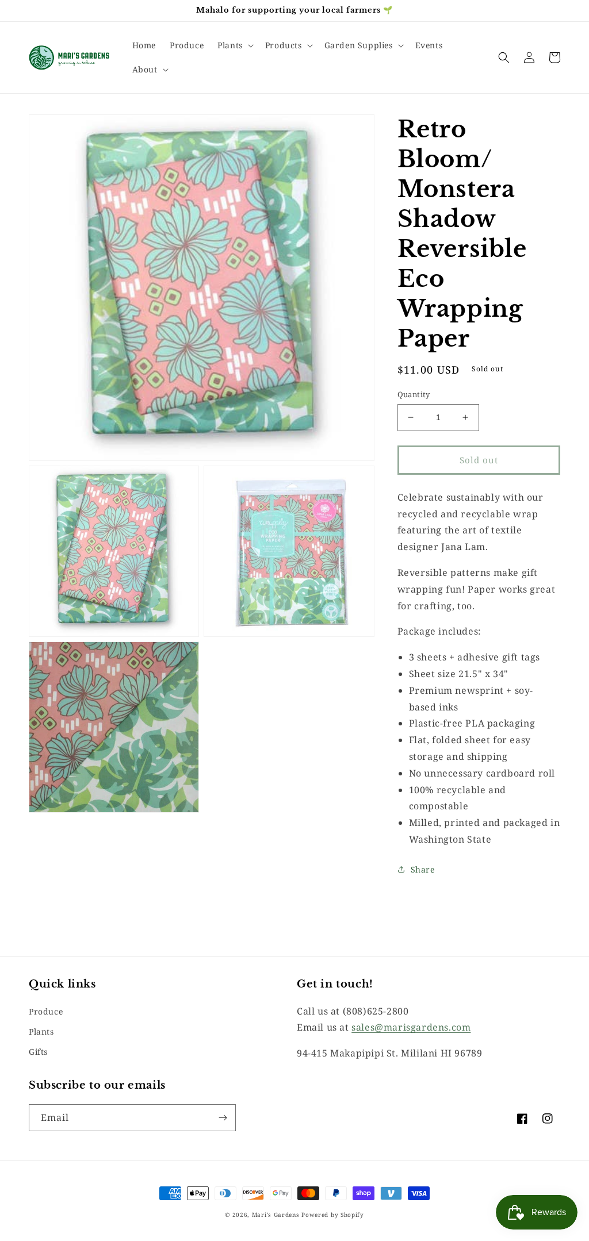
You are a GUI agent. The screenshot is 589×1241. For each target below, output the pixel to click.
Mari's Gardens (276, 1215)
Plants (41, 1031)
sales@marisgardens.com (411, 1027)
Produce (46, 1011)
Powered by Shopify (332, 1215)
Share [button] (423, 869)
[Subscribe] (222, 1117)
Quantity (413, 394)
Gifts (38, 1051)
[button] (234, 45)
